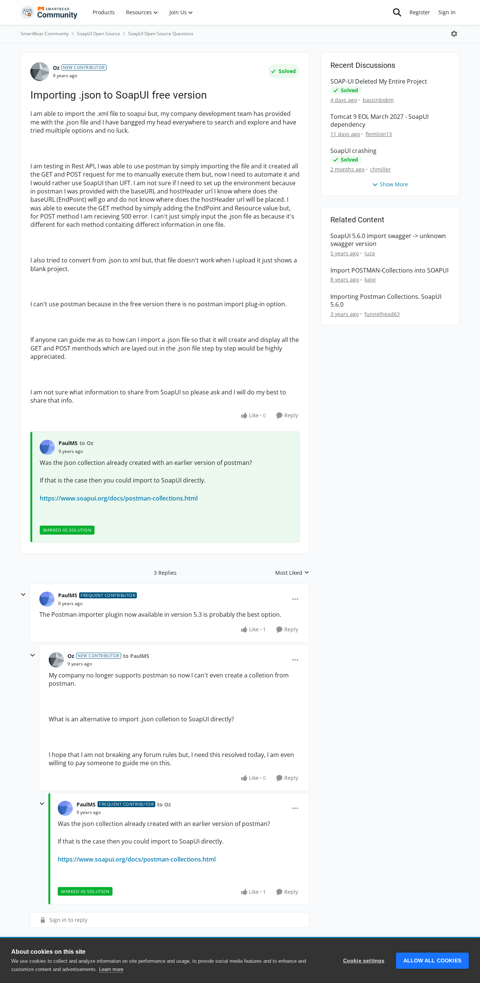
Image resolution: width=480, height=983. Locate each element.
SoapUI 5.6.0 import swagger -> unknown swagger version (388, 240)
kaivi (370, 279)
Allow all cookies (432, 961)
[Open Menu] (454, 33)
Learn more (111, 969)
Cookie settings (364, 961)
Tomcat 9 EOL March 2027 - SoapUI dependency (379, 121)
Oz (56, 67)
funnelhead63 (382, 314)
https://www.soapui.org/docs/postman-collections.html (119, 498)
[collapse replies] (23, 594)
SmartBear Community (45, 33)
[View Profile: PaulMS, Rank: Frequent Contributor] (46, 599)
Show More (394, 184)
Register (420, 12)
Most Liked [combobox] (292, 573)
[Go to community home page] (49, 12)
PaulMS (68, 443)
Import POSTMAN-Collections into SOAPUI (389, 270)
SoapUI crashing (353, 151)
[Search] (397, 12)
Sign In (447, 12)
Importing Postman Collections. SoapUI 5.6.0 (385, 301)
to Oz (86, 443)
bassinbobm (378, 99)
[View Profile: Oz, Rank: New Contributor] (39, 71)
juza (369, 253)
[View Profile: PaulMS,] (47, 447)
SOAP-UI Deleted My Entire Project (378, 81)
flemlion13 (379, 134)
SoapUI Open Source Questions (161, 33)
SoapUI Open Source (98, 33)
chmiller (380, 169)
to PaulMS (136, 655)
